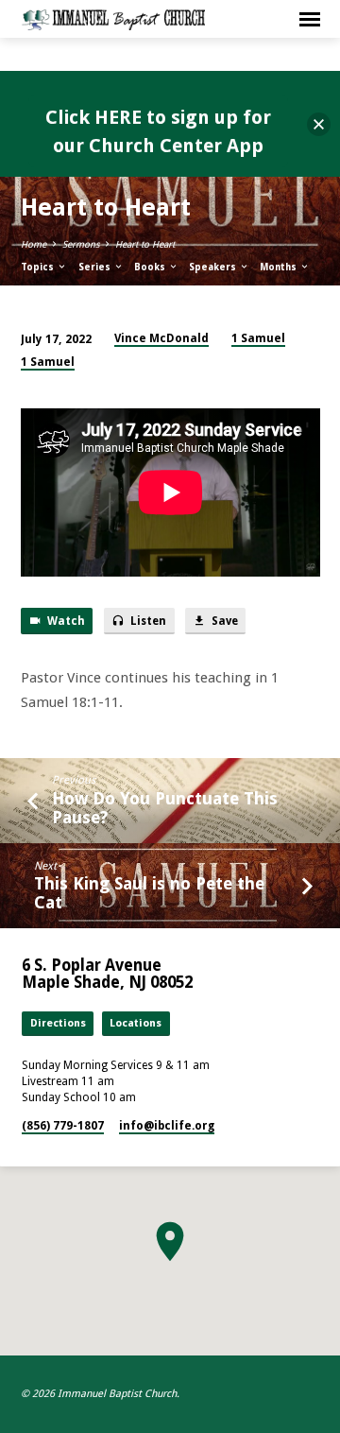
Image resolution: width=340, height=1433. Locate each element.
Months (279, 267)
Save (223, 621)
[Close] (319, 124)
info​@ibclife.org (166, 1125)
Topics (39, 267)
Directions (58, 1023)
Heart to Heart (145, 244)
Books (151, 267)
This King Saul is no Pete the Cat (149, 892)
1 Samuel (258, 338)
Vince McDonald (161, 338)
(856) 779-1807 (63, 1125)
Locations (136, 1023)
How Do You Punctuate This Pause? (165, 807)
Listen (147, 621)
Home (33, 244)
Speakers (214, 267)
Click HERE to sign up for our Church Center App (158, 131)
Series (95, 267)
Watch (64, 621)
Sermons (80, 244)
